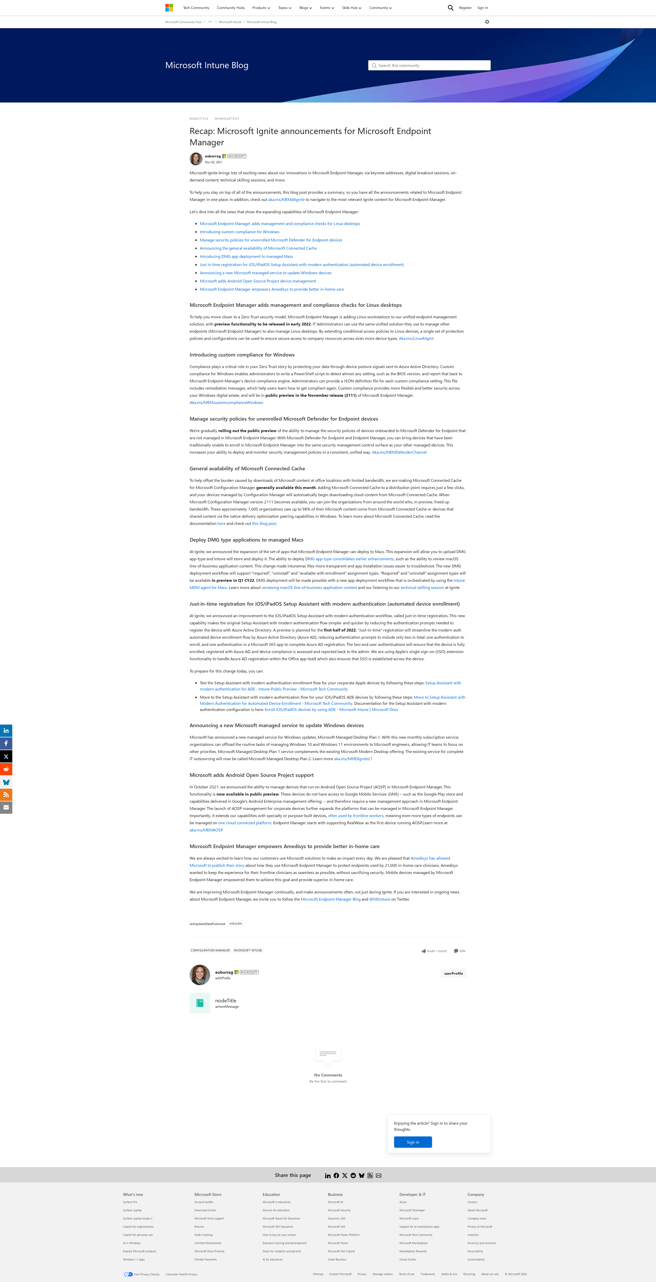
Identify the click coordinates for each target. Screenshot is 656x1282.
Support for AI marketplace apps (419, 1226)
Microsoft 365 (336, 1226)
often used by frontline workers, (356, 815)
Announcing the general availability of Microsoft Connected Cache (258, 248)
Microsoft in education (277, 1202)
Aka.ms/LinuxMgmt (416, 338)
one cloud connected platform (244, 822)
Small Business (337, 1259)
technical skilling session (422, 587)
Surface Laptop (132, 1210)
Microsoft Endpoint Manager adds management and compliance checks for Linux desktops (280, 223)
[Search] (451, 8)
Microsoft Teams (338, 1243)
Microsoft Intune (230, 22)
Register (465, 7)
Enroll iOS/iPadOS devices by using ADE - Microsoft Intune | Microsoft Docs (331, 709)
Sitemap (318, 1274)
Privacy (362, 1274)
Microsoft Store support (209, 1218)
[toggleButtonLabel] (487, 21)
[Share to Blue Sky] (361, 1174)
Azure (403, 1202)
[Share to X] (344, 1174)
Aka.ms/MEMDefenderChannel (399, 452)
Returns (199, 1226)
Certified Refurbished (207, 1243)
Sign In (482, 7)
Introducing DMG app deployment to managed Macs (246, 256)
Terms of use (406, 1274)
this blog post (264, 523)
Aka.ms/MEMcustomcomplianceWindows (226, 402)
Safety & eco (449, 1274)
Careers (472, 1202)
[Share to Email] (378, 1174)
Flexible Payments (205, 1259)
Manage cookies (383, 1274)
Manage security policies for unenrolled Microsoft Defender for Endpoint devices (271, 239)
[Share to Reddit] (353, 1174)
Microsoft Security (339, 1210)
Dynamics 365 (336, 1218)
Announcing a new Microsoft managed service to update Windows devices (266, 272)
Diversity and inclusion (482, 1243)
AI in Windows (132, 1243)
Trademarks (428, 1274)
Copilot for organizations (138, 1226)
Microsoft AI (335, 1202)
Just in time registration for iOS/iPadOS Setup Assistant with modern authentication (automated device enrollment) (302, 264)
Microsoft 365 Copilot (341, 1251)
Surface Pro (130, 1202)
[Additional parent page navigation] (210, 21)
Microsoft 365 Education (278, 1226)
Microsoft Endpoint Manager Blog (331, 899)
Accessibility (475, 1251)
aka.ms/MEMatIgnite (286, 199)
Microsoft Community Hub (183, 22)
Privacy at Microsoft (480, 1226)
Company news (477, 1218)
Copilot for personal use (138, 1235)
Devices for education (276, 1210)
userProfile (453, 973)
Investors (473, 1235)
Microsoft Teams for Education (281, 1218)
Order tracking (203, 1235)
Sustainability (476, 1259)
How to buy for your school (279, 1235)
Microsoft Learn (409, 1218)
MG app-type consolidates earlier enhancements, (351, 558)
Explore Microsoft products (139, 1251)
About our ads (490, 1274)
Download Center (205, 1210)
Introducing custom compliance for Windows (240, 231)
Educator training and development (284, 1243)
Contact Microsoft (340, 1274)
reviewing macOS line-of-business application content (309, 587)
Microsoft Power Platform (344, 1235)
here (221, 523)
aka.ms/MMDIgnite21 (353, 758)
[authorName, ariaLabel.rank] (196, 158)
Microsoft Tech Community (415, 1235)
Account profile (203, 1202)
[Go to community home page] (169, 8)
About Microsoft (478, 1210)
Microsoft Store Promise (209, 1251)
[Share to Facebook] (336, 1174)
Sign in (413, 1142)
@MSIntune (379, 899)
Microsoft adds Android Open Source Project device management (258, 280)
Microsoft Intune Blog (261, 22)
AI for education (272, 1259)
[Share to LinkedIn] (328, 1174)
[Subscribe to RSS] (370, 1174)
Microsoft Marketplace (413, 1243)
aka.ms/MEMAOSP (206, 829)
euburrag (213, 156)
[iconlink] (200, 1003)
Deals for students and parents (282, 1251)
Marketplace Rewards (413, 1251)
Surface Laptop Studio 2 (137, 1218)
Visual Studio (407, 1259)
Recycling (469, 1274)
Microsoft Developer (412, 1210)
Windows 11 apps (134, 1259)
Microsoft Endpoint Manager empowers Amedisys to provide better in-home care (272, 289)
